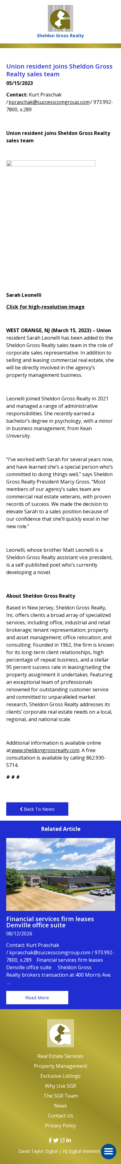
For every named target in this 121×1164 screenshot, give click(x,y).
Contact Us (60, 1115)
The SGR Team (60, 1095)
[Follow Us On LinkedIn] (68, 1140)
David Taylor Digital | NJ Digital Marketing (60, 1151)
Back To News (39, 809)
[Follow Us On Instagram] (62, 1140)
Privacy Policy (60, 1125)
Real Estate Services (60, 1056)
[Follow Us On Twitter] (56, 1140)
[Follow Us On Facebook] (50, 1140)
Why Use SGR (60, 1085)
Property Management (60, 1066)
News (60, 1105)
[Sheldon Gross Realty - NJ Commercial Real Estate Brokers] (60, 1033)
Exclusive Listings (60, 1076)
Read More (37, 997)
